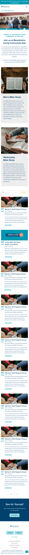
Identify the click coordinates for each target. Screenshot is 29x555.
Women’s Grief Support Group (15, 209)
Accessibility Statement (14, 541)
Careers (19, 533)
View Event (8, 225)
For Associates (14, 547)
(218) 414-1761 (10, 10)
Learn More (14, 515)
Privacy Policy (14, 543)
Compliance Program (14, 545)
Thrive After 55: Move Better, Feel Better (13, 243)
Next (18, 494)
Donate (10, 533)
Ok (27, 551)
